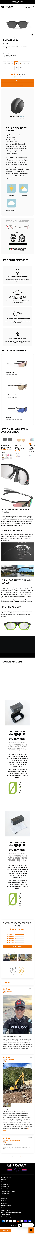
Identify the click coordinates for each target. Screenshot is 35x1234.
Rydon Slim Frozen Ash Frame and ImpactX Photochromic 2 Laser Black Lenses (24, 63)
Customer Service (6, 1177)
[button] (14, 74)
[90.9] (13, 970)
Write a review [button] (17, 946)
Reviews (3, 1207)
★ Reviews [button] (5, 1230)
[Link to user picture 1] (17, 1014)
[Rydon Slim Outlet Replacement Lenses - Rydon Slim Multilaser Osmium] (30, 456)
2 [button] (15, 1156)
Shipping (3, 1179)
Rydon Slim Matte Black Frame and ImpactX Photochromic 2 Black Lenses (12, 63)
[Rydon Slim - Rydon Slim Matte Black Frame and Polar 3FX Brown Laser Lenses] (3, 685)
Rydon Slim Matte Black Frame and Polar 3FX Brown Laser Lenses (20, 63)
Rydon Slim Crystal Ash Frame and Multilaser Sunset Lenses (4, 63)
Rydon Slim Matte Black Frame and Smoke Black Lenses (8, 63)
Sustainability (4, 1198)
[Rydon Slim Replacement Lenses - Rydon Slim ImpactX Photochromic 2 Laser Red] (11, 457)
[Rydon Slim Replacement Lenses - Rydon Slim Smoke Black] (3, 455)
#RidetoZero (12, 756)
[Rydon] (17, 409)
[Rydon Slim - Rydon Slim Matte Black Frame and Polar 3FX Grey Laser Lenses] (11, 683)
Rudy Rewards (5, 1186)
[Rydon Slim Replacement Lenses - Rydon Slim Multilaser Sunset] (8, 455)
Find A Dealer (4, 1201)
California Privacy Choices (8, 1191)
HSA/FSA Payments (6, 1205)
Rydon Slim (10, 372)
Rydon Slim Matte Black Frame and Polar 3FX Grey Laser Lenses (16, 63)
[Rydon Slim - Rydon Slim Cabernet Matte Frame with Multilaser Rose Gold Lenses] (8, 687)
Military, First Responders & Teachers (11, 1212)
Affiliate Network (5, 1214)
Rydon (8, 417)
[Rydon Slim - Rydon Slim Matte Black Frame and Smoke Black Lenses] (5, 683)
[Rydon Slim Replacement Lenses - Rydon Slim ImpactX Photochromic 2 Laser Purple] (3, 460)
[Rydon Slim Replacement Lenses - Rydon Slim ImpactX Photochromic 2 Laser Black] (8, 457)
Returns (3, 1182)
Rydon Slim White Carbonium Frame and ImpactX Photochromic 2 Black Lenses (28, 63)
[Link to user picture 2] (5, 1105)
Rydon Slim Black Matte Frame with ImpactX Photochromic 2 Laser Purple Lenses (20, 68)
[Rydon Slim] (17, 364)
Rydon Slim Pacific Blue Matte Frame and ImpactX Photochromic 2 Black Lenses (12, 68)
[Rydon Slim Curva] (17, 386)
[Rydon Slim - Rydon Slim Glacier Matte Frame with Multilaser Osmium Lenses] (3, 687)
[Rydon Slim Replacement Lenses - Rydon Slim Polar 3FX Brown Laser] (3, 457)
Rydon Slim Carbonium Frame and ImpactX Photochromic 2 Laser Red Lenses (4, 68)
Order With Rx (17, 85)
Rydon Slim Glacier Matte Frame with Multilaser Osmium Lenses (8, 68)
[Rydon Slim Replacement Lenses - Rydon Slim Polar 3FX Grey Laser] (11, 455)
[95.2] (21, 970)
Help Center (4, 1203)
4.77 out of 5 (21, 929)
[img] (6, 989)
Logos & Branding (6, 1217)
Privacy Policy (5, 1188)
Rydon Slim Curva (12, 395)
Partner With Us (5, 1210)
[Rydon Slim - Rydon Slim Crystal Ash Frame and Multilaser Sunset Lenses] (3, 683)
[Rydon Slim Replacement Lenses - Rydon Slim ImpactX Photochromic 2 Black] (5, 457)
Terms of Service (5, 1193)
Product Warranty (6, 1184)
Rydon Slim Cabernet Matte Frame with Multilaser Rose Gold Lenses (16, 68)
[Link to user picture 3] (9, 1105)
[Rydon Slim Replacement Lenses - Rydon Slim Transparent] (5, 455)
